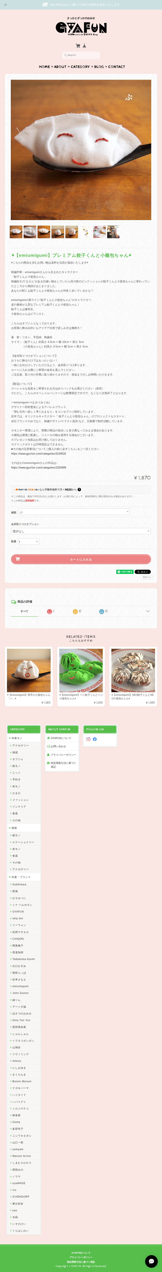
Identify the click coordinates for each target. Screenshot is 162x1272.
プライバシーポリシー (63, 754)
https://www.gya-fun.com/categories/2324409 (38, 467)
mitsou (16, 1060)
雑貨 (15, 752)
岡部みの (17, 1169)
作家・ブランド (21, 877)
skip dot (17, 918)
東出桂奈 (17, 1203)
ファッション (20, 799)
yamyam (17, 1149)
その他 (16, 820)
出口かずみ (19, 966)
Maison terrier (21, 1156)
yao (14, 1210)
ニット (16, 772)
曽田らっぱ (19, 972)
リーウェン (19, 925)
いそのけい (19, 1223)
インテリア (19, 806)
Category (80, 67)
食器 (15, 813)
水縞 (15, 1217)
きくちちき (19, 1074)
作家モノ (17, 738)
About (60, 67)
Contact (116, 67)
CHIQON (18, 938)
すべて (24, 611)
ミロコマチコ (20, 1108)
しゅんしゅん (20, 1033)
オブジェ (17, 759)
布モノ (16, 786)
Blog (99, 67)
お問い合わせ (58, 746)
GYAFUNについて (61, 738)
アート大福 (19, 1006)
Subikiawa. (19, 884)
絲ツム (16, 1000)
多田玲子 (17, 1128)
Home (44, 67)
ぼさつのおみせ (22, 1013)
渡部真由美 (19, 1027)
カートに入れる (81, 559)
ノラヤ (16, 1176)
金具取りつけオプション (25, 524)
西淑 (15, 891)
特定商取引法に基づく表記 (63, 765)
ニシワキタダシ (22, 1135)
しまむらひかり (22, 1162)
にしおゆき (19, 1067)
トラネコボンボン (23, 1040)
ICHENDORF (21, 1196)
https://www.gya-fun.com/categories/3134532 (38, 453)
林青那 (16, 1115)
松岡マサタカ (20, 932)
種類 (13, 512)
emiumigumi (20, 986)
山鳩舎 (16, 1047)
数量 (13, 541)
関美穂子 (17, 945)
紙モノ (16, 766)
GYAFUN (18, 911)
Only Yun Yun (21, 1020)
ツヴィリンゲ (20, 1054)
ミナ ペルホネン (22, 904)
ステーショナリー (23, 842)
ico (14, 1190)
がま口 (16, 793)
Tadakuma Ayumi (23, 959)
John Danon (20, 993)
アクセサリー (20, 745)
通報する (147, 577)
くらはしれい (20, 1230)
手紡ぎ (16, 779)
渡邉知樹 (17, 952)
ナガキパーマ (20, 1088)
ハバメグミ (19, 1101)
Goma (16, 1122)
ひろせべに (19, 898)
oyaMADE (19, 1183)
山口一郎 (17, 1142)
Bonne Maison (22, 1081)
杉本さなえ (19, 979)
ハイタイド (19, 1094)
